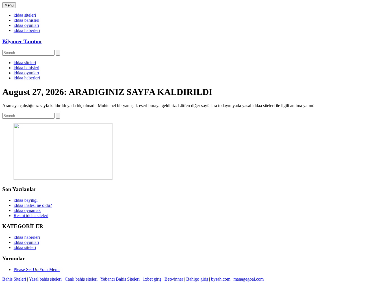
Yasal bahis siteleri (45, 279)
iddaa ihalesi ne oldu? (33, 205)
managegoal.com (248, 279)
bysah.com (220, 279)
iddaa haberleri (27, 30)
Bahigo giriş (197, 279)
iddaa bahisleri (26, 20)
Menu (9, 5)
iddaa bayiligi (26, 200)
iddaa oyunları (26, 25)
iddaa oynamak (27, 210)
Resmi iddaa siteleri (31, 215)
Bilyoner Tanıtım (22, 41)
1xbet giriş (152, 279)
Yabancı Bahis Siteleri (120, 279)
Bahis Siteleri (14, 279)
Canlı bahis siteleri (81, 279)
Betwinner (173, 279)
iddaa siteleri (25, 15)
